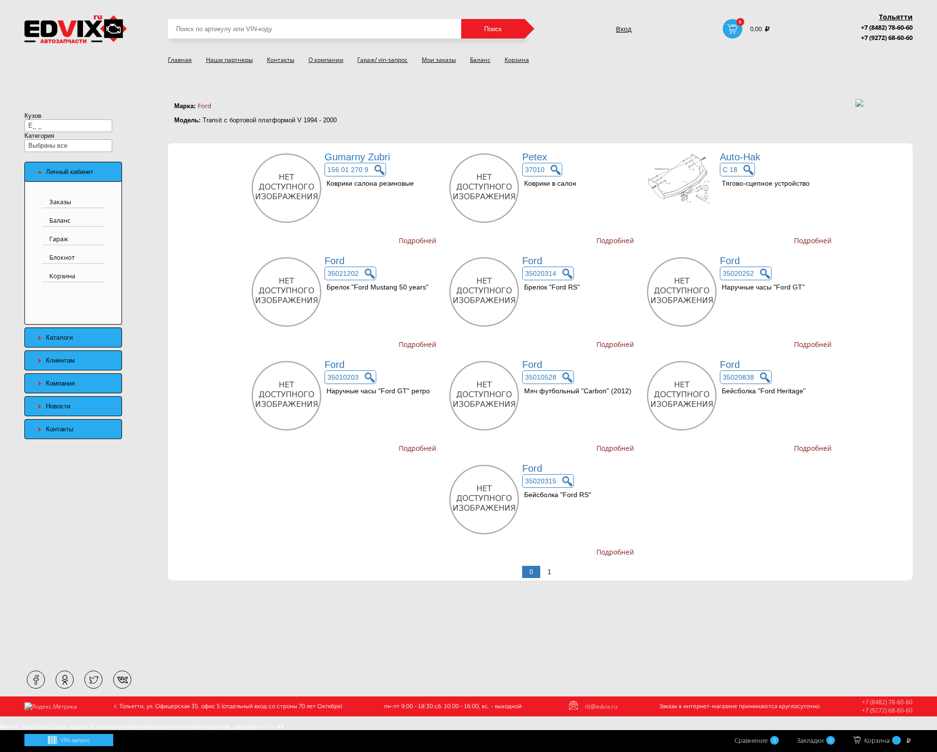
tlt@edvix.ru (601, 706)
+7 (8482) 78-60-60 (887, 27)
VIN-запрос (75, 740)
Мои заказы (439, 60)
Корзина (517, 60)
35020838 (738, 377)
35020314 (540, 273)
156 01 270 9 (347, 170)
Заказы (60, 201)
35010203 (343, 377)
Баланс (480, 60)
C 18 (730, 170)
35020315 (540, 481)
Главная (180, 60)
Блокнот (62, 257)
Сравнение (755, 740)
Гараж (58, 238)
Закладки (814, 740)
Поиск (493, 29)
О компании (326, 60)
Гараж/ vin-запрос (382, 60)
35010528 (540, 377)
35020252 (738, 273)
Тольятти (896, 16)
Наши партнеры (229, 60)
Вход (623, 29)
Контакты (280, 60)
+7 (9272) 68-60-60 (887, 37)
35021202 (343, 273)
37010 (535, 170)
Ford (204, 105)
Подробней (417, 240)
